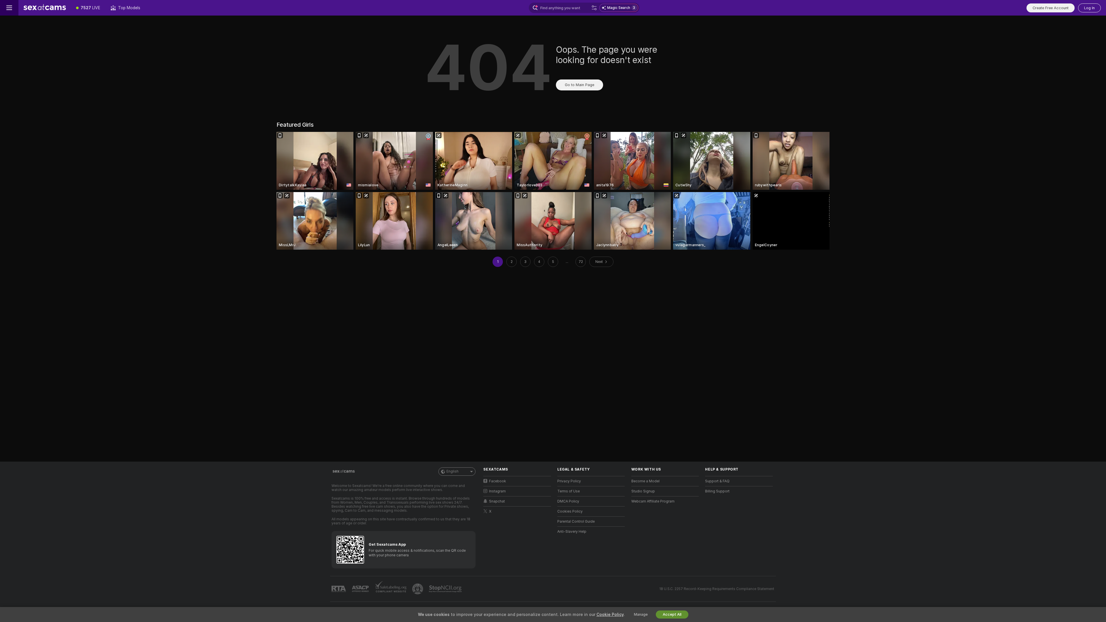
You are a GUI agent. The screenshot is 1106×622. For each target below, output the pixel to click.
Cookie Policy (610, 614)
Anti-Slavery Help (571, 532)
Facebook (497, 481)
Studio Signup (643, 491)
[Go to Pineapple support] (418, 588)
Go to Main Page (579, 85)
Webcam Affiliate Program (653, 501)
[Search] (594, 8)
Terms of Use (568, 491)
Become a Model (645, 481)
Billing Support (717, 491)
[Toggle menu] (9, 8)
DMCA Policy (568, 501)
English (452, 471)
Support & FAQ (717, 481)
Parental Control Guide (576, 521)
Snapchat (497, 501)
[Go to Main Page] (44, 8)
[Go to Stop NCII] (446, 588)
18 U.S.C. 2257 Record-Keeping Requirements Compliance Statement (716, 589)
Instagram (497, 491)
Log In (1089, 8)
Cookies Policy (570, 511)
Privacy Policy (569, 481)
